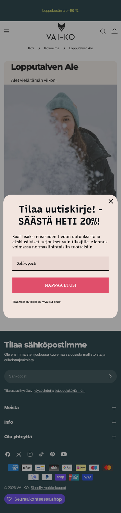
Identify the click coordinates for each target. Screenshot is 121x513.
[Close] (111, 201)
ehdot (57, 301)
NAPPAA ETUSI (61, 285)
